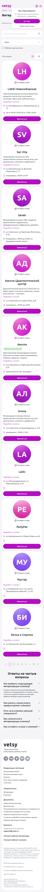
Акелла (22, 344)
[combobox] (22, 33)
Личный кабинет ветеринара (16, 836)
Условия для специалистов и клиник (17, 812)
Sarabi (22, 215)
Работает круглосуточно (14, 48)
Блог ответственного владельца (15, 780)
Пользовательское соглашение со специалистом (22, 809)
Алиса (22, 411)
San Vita (22, 152)
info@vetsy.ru (8, 857)
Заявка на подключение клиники (16, 814)
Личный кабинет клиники (15, 840)
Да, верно (27, 21)
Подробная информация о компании (25, 857)
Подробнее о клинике (11, 102)
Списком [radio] (32, 56)
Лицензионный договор (12, 803)
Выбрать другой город (27, 26)
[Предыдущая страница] (5, 664)
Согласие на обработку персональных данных (20, 817)
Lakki (22, 471)
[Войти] (36, 6)
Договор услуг (9, 806)
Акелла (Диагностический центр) (22, 282)
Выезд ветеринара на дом (13, 774)
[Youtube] (27, 758)
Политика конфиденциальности (14, 863)
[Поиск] (40, 33)
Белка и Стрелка (22, 634)
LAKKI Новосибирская (22, 89)
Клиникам (7, 795)
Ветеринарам (8, 792)
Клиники (7, 777)
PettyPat (22, 526)
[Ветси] (6, 6)
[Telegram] (6, 758)
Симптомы (8, 783)
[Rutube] (22, 758)
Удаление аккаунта (10, 874)
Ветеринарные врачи (11, 771)
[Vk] (11, 758)
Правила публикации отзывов (15, 820)
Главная (5, 10)
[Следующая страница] (38, 664)
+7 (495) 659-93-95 (32, 856)
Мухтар (22, 579)
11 (34, 664)
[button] (22, 42)
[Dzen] (16, 758)
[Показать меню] (40, 6)
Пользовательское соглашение (14, 867)
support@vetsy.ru (11, 831)
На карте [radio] (39, 56)
